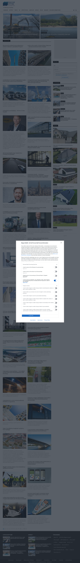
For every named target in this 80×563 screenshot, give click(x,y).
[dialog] (40, 281)
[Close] (61, 243)
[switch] (55, 267)
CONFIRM (31, 315)
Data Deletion (33, 320)
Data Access (40, 320)
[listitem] (40, 264)
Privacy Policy (47, 320)
